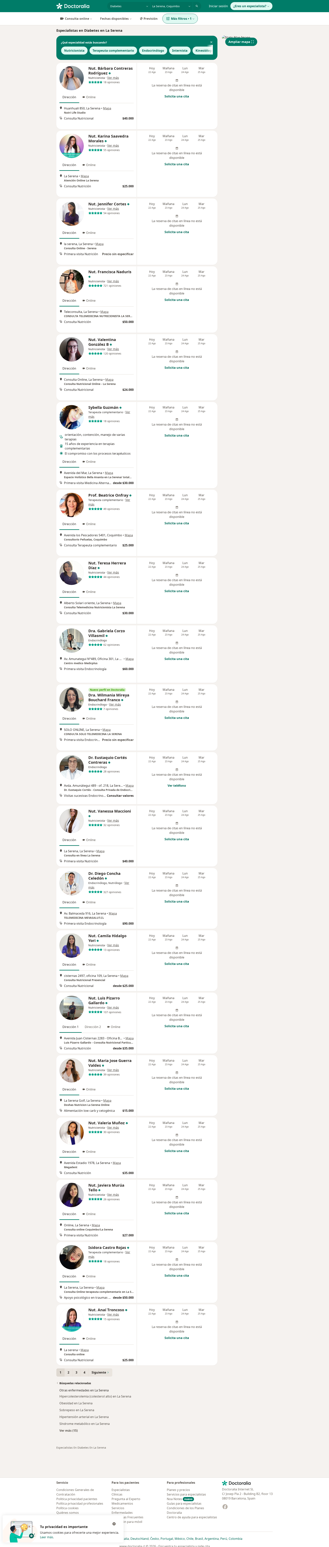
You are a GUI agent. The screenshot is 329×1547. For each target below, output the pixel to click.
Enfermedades (122, 1513)
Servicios (118, 1508)
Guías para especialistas (184, 1503)
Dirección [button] (69, 97)
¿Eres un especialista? (249, 6)
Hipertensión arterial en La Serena (84, 1417)
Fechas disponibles (114, 19)
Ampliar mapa (239, 42)
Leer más (46, 1537)
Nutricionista (74, 50)
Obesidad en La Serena (76, 1403)
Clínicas (117, 1494)
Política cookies (67, 1508)
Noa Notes (179, 1499)
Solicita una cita (176, 96)
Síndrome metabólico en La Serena (84, 1424)
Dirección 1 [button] (70, 1027)
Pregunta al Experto (126, 1499)
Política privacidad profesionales (79, 1503)
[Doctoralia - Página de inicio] (80, 6)
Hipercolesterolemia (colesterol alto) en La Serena (95, 1396)
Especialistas (121, 1490)
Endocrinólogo (153, 50)
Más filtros (181, 19)
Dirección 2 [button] (93, 1027)
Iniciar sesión (218, 6)
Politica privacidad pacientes (76, 1499)
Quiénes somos (67, 1513)
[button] (211, 42)
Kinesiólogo (204, 50)
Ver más (113, 78)
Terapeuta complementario (113, 50)
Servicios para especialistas (186, 1494)
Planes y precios (178, 1490)
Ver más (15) (68, 1430)
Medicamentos (122, 1503)
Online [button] (91, 97)
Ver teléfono (177, 785)
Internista (180, 50)
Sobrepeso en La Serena (76, 1410)
